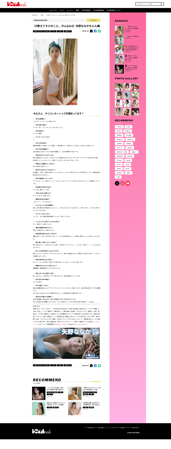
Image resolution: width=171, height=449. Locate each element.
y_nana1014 (79, 324)
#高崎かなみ (130, 139)
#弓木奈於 (119, 160)
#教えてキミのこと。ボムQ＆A (41, 31)
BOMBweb (35, 15)
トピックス (53, 10)
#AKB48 (128, 160)
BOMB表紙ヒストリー (114, 10)
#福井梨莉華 (120, 156)
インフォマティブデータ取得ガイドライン (120, 427)
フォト (62, 10)
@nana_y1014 (61, 324)
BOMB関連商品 (99, 10)
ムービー (70, 10)
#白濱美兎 (119, 143)
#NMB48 (119, 168)
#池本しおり (120, 147)
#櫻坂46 (128, 173)
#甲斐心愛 (127, 131)
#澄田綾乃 (128, 143)
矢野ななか (67, 31)
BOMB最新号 (86, 10)
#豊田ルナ (134, 152)
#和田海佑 (119, 135)
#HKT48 (127, 168)
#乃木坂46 (119, 127)
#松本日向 (129, 156)
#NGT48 (119, 164)
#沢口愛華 (128, 135)
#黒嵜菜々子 (120, 139)
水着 (60, 31)
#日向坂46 (119, 173)
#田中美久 (129, 147)
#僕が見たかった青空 (122, 152)
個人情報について (103, 427)
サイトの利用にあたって (90, 427)
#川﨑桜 (128, 127)
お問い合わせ (135, 427)
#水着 (118, 177)
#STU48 (119, 131)
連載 (77, 10)
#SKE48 (127, 164)
